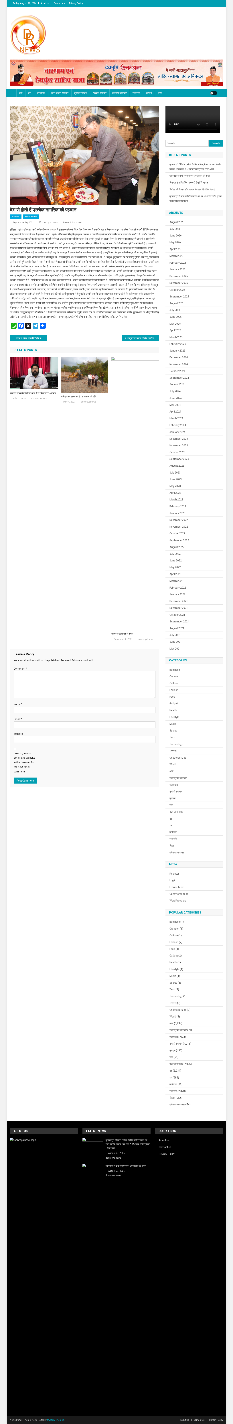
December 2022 (178, 519)
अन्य (160, 93)
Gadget (173, 703)
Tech (172, 737)
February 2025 (177, 343)
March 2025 (176, 337)
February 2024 (177, 425)
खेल (171, 805)
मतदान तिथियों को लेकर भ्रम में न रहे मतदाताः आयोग (33, 393)
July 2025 (175, 310)
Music (172, 723)
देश (29, 93)
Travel (173, 751)
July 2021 (175, 635)
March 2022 (176, 580)
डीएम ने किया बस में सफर (122, 633)
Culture (173, 683)
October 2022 (177, 533)
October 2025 (177, 289)
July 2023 (175, 472)
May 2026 (175, 242)
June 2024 (175, 398)
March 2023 (176, 499)
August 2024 (176, 384)
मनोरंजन (173, 832)
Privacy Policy (76, 3)
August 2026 (176, 222)
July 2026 (175, 228)
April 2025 (175, 330)
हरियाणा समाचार (119, 93)
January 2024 (177, 432)
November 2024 (178, 364)
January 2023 (177, 513)
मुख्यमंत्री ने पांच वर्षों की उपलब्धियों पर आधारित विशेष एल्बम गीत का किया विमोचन (195, 198)
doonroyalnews (48, 222)
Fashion (173, 690)
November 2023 (178, 445)
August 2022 (176, 547)
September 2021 (179, 621)
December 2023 (178, 438)
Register (174, 873)
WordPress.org (177, 900)
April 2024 (175, 411)
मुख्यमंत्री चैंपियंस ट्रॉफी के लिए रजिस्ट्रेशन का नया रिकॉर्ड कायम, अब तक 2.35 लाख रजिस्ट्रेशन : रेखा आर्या (195, 167)
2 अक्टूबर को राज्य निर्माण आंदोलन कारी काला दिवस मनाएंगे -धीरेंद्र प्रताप (142, 338)
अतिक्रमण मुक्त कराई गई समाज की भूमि (78, 396)
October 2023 (177, 452)
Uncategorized (177, 757)
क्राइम (149, 93)
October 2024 (177, 371)
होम (20, 93)
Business (174, 669)
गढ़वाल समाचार (99, 93)
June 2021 (175, 641)
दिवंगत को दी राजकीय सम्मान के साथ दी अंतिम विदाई (192, 189)
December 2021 (178, 601)
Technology (176, 744)
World (172, 764)
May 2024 (175, 404)
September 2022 (179, 540)
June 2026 (175, 235)
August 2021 (176, 628)
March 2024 (176, 418)
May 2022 (175, 567)
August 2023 (176, 465)
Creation (174, 676)
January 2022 (177, 594)
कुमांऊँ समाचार (80, 93)
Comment (20, 668)
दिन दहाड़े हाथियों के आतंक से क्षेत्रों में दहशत (188, 182)
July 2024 (175, 391)
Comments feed (178, 893)
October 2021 (177, 614)
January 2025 (177, 350)
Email (18, 719)
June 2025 (175, 316)
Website (18, 733)
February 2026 (177, 262)
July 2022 (175, 553)
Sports (173, 730)
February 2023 (177, 506)
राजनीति (136, 93)
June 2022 (175, 560)
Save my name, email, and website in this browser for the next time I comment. (24, 762)
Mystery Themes (55, 1420)
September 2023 (179, 458)
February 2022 (177, 587)
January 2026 (177, 269)
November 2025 (178, 282)
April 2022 (175, 574)
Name (18, 704)
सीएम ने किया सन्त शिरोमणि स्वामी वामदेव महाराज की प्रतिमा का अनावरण (31, 338)
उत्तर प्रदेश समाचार (59, 93)
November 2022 (178, 526)
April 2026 (175, 249)
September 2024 (179, 377)
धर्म (170, 825)
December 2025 (178, 276)
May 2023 (175, 486)
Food (172, 696)
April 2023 (175, 492)
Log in (172, 880)
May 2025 (175, 323)
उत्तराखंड (41, 93)
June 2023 (175, 479)
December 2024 (178, 357)
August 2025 (176, 303)
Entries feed (176, 887)
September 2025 (179, 296)
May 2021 (175, 648)
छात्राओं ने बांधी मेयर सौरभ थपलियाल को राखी (189, 175)
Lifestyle (174, 717)
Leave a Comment (72, 222)
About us (44, 3)
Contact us (59, 3)
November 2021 (178, 607)
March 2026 (176, 256)
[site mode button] (213, 93)
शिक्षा (171, 845)
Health (173, 710)
